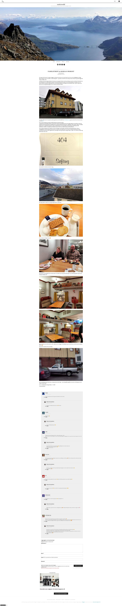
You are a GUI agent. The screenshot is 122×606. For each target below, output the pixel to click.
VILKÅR (62, 599)
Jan (46, 475)
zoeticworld (61, 4)
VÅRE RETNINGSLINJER (51, 599)
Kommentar (43, 543)
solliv (46, 431)
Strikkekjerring (67, 119)
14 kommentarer (61, 73)
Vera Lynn (47, 454)
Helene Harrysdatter (50, 401)
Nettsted (43, 561)
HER (42, 120)
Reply (46, 397)
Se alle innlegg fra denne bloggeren (61, 593)
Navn (42, 553)
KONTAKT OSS (67, 599)
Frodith (46, 412)
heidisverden (47, 495)
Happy (46, 392)
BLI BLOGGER (72, 599)
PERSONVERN (58, 599)
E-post (49, 557)
